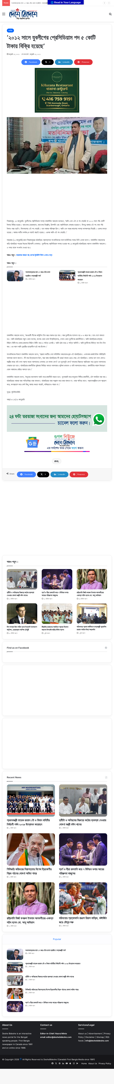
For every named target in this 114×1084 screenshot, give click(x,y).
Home (84, 1063)
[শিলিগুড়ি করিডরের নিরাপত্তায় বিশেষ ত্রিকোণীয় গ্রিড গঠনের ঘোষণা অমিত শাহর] (31, 849)
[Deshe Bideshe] (23, 14)
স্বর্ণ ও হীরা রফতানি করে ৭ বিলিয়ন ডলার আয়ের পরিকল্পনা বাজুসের (47, 1002)
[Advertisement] (57, 198)
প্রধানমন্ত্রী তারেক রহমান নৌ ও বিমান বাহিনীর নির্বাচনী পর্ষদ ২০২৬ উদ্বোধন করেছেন (37, 3)
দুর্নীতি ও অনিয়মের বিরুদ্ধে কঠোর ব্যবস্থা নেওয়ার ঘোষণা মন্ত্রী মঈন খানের (49, 976)
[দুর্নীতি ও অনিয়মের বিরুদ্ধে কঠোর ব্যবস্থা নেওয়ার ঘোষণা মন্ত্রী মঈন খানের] (22, 579)
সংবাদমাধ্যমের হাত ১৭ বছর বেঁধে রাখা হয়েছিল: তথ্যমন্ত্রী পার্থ (45, 950)
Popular (57, 939)
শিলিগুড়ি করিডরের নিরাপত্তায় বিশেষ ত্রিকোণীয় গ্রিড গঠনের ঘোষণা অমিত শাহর (52, 989)
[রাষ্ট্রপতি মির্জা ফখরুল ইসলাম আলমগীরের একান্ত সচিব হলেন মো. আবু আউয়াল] (92, 579)
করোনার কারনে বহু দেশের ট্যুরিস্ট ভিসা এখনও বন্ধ (34, 255)
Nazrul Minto (61, 1033)
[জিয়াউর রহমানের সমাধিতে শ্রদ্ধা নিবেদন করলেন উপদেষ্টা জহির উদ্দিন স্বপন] (57, 613)
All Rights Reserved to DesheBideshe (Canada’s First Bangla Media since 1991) (58, 1059)
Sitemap (100, 1037)
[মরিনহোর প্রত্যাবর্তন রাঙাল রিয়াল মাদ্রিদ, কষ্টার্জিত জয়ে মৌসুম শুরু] (83, 898)
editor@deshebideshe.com (59, 1037)
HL (57, 461)
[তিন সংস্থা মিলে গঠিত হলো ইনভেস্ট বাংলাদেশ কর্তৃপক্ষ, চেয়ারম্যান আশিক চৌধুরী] (22, 613)
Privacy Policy (105, 1063)
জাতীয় (10, 30)
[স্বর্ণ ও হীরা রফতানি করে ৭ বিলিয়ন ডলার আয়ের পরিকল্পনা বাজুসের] (57, 579)
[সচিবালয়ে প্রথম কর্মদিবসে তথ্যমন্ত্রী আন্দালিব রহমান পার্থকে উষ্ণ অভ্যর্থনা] (92, 613)
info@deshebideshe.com (97, 1040)
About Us (92, 1063)
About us (82, 1033)
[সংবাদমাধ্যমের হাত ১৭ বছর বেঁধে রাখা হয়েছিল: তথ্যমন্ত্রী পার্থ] (15, 275)
